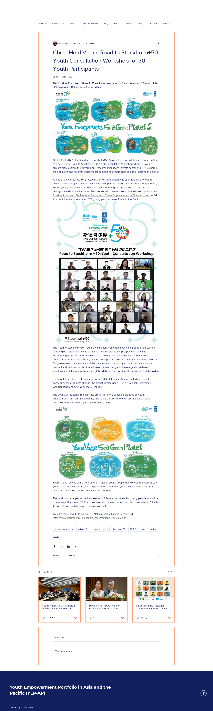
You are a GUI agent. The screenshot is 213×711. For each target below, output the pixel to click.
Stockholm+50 (119, 529)
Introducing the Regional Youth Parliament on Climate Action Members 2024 (152, 607)
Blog (106, 23)
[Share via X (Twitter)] (61, 546)
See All (171, 572)
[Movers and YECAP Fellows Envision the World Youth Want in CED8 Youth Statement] (107, 589)
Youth (116, 23)
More (165, 23)
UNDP (133, 529)
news (95, 529)
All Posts (42, 23)
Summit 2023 (58, 23)
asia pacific (83, 529)
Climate (153, 23)
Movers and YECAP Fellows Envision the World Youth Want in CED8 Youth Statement (105, 607)
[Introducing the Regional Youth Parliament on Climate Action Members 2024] (153, 589)
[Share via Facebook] (54, 546)
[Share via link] (75, 546)
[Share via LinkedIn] (68, 546)
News (72, 23)
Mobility (141, 23)
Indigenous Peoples (89, 23)
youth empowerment (64, 529)
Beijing (153, 529)
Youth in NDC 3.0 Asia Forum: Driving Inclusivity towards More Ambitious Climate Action (59, 607)
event (105, 529)
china (143, 529)
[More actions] (158, 43)
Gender (128, 23)
